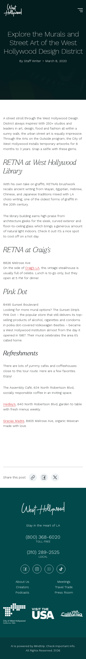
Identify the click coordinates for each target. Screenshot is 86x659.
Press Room (64, 592)
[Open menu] (80, 10)
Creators (22, 587)
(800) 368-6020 (43, 537)
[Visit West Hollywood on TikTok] (61, 569)
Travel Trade (64, 587)
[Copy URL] (33, 477)
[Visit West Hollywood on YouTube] (49, 569)
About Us (22, 582)
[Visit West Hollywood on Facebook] (44, 477)
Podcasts (22, 592)
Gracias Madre (13, 421)
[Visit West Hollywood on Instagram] (37, 569)
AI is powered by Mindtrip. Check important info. (43, 646)
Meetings (63, 582)
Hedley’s (9, 404)
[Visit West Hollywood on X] (55, 477)
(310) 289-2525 (43, 552)
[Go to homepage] (13, 10)
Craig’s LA (32, 268)
